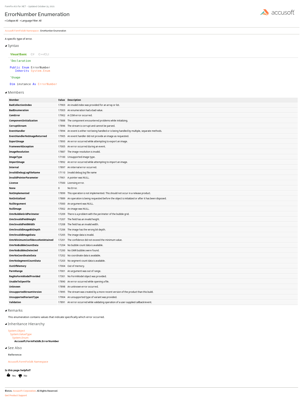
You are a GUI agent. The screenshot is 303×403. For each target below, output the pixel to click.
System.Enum (40, 70)
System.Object (16, 330)
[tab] (18, 54)
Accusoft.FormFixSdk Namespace (22, 31)
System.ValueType (21, 334)
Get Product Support (16, 395)
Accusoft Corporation (24, 391)
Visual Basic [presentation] (18, 54)
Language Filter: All (31, 20)
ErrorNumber (47, 84)
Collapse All (12, 20)
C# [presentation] (32, 54)
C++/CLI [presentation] (43, 54)
